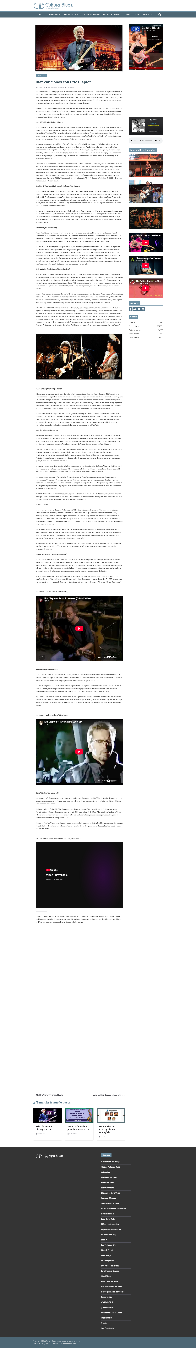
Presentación (106, 1297)
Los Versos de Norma (110, 1266)
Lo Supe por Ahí (107, 1261)
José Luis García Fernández (56, 88)
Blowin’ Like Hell (107, 1183)
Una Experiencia (107, 1328)
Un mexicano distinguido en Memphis (107, 1129)
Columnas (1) (52, 14)
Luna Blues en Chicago (110, 1271)
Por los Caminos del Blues (111, 1287)
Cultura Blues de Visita (110, 1203)
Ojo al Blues (106, 1276)
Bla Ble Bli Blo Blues (109, 1177)
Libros (137, 14)
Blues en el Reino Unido (110, 1193)
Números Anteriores (91, 14)
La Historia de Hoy (108, 1235)
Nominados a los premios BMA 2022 (78, 1128)
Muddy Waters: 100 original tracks (49, 1095)
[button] (59, 14)
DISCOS (127, 14)
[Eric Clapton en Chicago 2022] (47, 1109)
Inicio (40, 14)
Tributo (104, 1323)
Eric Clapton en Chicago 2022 (44, 1128)
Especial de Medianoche (111, 1229)
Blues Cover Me (107, 1188)
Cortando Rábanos (108, 1198)
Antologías (105, 1172)
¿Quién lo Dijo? (107, 1302)
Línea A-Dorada (107, 1250)
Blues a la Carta (41, 75)
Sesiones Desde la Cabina (111, 1313)
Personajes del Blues (109, 1281)
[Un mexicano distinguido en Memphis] (111, 1109)
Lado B (104, 1240)
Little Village (106, 1255)
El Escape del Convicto (110, 1224)
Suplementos (106, 1318)
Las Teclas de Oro (108, 1245)
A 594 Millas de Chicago (110, 1162)
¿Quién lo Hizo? (107, 1307)
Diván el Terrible (107, 1214)
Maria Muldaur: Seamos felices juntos (107, 1095)
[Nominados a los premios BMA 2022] (79, 1109)
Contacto (147, 14)
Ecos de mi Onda (108, 1219)
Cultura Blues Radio (112, 14)
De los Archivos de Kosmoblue (113, 1209)
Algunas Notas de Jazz (110, 1167)
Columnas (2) (70, 14)
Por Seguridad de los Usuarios (113, 1292)
